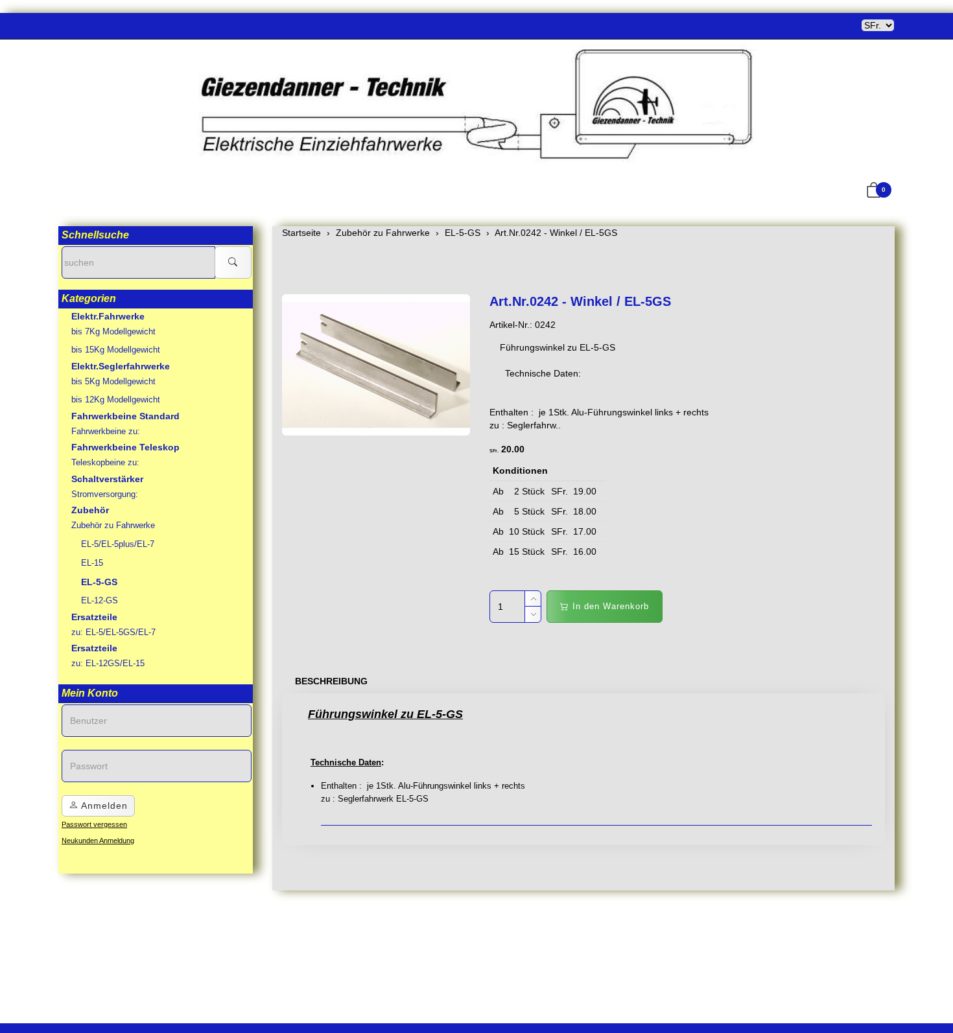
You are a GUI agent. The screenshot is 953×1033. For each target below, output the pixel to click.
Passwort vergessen (94, 824)
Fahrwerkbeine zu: (105, 431)
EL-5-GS (99, 582)
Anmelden (103, 805)
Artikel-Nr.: (510, 324)
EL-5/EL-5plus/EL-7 (117, 544)
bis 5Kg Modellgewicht (113, 381)
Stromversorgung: (104, 494)
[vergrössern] (376, 364)
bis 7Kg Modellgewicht (113, 331)
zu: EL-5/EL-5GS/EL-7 (113, 632)
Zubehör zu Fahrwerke (113, 525)
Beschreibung (331, 681)
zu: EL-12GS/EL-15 (108, 663)
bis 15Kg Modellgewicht (115, 349)
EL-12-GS (99, 600)
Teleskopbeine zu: (105, 462)
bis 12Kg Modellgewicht (115, 399)
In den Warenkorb (609, 606)
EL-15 (92, 563)
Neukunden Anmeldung (98, 840)
